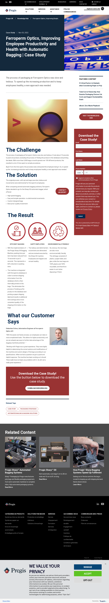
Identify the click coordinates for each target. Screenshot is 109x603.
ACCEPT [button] (88, 573)
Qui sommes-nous (70, 517)
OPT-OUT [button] (87, 580)
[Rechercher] (102, 8)
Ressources (62, 2)
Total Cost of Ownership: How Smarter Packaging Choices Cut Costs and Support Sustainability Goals (90, 95)
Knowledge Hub (22, 18)
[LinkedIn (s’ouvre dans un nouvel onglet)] (6, 2)
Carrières (72, 2)
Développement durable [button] (44, 3)
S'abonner (84, 520)
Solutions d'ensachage (35, 523)
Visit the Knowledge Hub (91, 117)
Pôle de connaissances (70, 10)
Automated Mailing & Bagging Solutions (22, 413)
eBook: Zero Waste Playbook (89, 106)
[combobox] (92, 8)
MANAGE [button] (88, 566)
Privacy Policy (86, 225)
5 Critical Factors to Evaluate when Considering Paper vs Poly (90, 84)
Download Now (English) (37, 388)
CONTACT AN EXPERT (62, 191)
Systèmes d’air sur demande (14, 517)
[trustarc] (103, 601)
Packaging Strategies (28, 409)
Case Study (12, 409)
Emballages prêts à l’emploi (14, 533)
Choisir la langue (96, 3)
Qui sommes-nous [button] (30, 2)
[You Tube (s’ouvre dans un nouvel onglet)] (10, 2)
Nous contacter (83, 3)
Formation (51, 523)
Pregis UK (9, 18)
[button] (31, 10)
